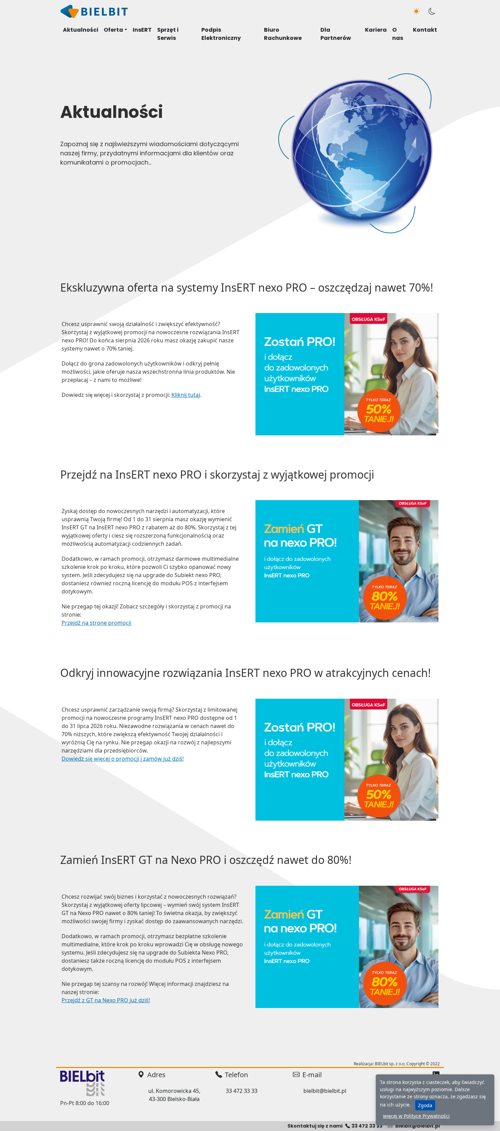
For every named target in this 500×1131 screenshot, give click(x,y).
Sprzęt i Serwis (168, 34)
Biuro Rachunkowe (283, 34)
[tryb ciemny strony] (432, 11)
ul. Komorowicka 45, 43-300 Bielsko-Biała (174, 1095)
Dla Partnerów (335, 34)
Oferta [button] (113, 30)
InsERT (142, 30)
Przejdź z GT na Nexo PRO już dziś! (106, 1000)
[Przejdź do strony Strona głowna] (94, 11)
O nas (397, 34)
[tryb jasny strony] (416, 11)
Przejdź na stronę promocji (96, 622)
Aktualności (80, 30)
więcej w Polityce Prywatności (416, 1116)
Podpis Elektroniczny (221, 34)
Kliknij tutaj (185, 395)
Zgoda (425, 1105)
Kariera (376, 30)
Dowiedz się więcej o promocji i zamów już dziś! (123, 758)
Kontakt (425, 30)
